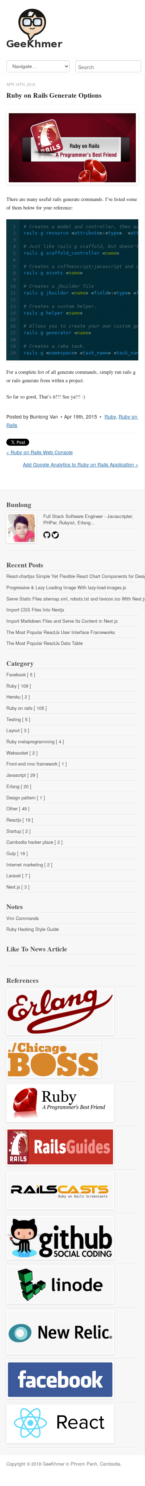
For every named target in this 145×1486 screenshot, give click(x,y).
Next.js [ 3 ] (18, 886)
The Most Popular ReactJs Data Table (44, 643)
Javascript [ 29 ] (22, 775)
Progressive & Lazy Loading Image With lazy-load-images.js (66, 587)
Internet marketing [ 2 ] (29, 864)
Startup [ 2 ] (18, 831)
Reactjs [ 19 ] (19, 819)
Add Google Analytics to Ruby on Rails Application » (80, 464)
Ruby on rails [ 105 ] (26, 708)
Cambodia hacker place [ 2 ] (34, 842)
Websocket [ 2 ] (22, 752)
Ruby (110, 416)
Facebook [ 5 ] (20, 674)
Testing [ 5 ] (18, 719)
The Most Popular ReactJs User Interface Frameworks (60, 632)
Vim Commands (22, 918)
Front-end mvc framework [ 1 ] (36, 763)
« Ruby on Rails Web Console (39, 452)
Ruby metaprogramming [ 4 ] (35, 741)
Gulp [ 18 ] (17, 853)
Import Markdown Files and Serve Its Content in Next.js (62, 620)
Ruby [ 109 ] (18, 685)
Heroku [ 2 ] (18, 696)
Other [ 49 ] (18, 808)
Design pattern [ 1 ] (25, 797)
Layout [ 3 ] (17, 730)
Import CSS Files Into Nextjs (35, 609)
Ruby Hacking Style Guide (32, 929)
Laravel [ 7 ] (18, 875)
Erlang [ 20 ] (18, 786)
